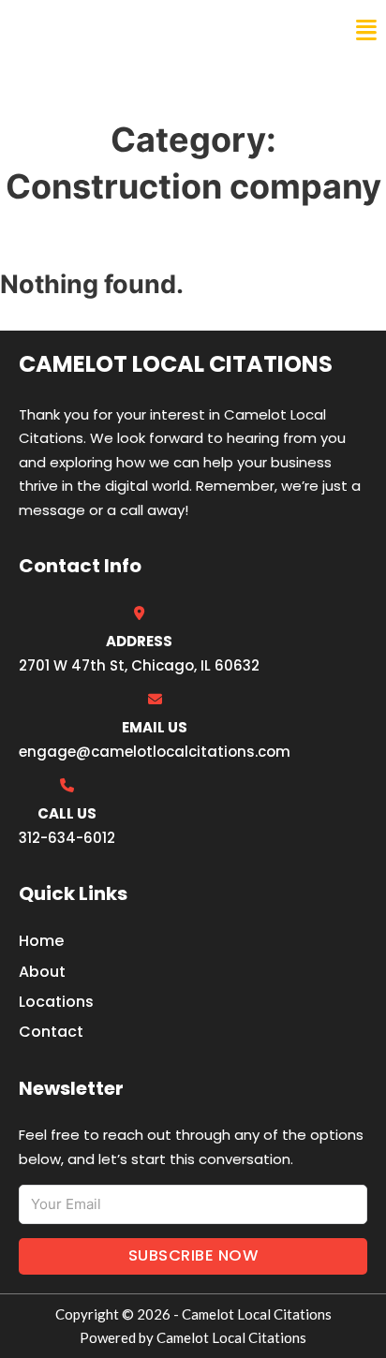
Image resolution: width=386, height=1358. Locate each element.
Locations (56, 1001)
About (42, 971)
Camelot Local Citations (143, 30)
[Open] (366, 30)
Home (41, 941)
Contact (51, 1031)
